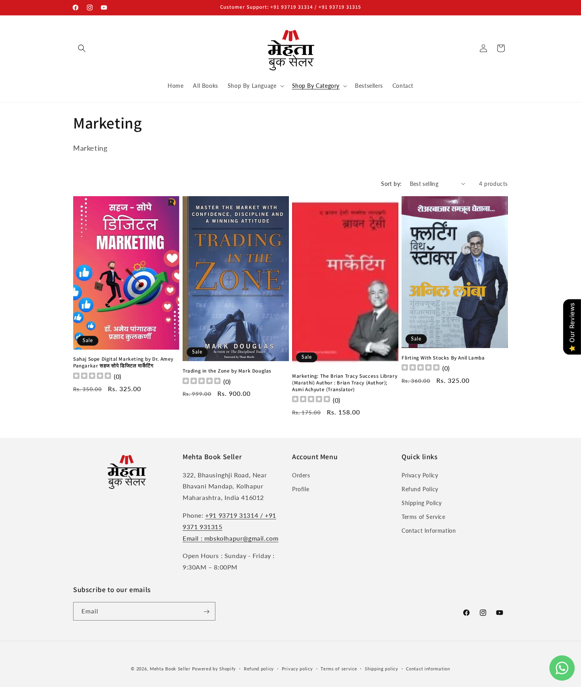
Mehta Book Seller (170, 668)
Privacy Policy (420, 475)
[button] (82, 48)
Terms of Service (423, 516)
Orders (301, 475)
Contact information (428, 668)
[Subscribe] (206, 611)
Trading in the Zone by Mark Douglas (227, 371)
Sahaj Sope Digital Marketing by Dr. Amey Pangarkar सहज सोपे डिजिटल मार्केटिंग (123, 362)
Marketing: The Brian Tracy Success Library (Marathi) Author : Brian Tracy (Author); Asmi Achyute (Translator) (344, 383)
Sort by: (391, 183)
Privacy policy (297, 668)
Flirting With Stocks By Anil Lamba (443, 358)
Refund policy (259, 668)
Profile (300, 489)
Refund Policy (420, 489)
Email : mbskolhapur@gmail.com (230, 538)
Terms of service (339, 668)
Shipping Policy (422, 503)
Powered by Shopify (214, 668)
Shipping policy (381, 668)
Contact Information (429, 531)
